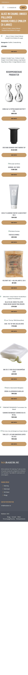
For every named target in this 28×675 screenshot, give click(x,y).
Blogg (5, 495)
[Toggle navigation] (3, 7)
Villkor (19, 517)
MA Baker (6, 492)
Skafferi (10, 42)
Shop (23, 7)
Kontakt (14, 517)
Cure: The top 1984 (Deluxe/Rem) (14, 324)
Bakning (6, 486)
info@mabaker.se (5, 2)
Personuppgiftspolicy (9, 519)
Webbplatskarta (20, 519)
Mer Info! (14, 51)
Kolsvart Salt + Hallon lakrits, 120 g (14, 280)
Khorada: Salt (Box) (14, 167)
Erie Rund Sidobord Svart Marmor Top (14, 147)
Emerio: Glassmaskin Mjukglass (14, 391)
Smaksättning (17, 42)
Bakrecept (7, 489)
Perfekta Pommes (14, 235)
